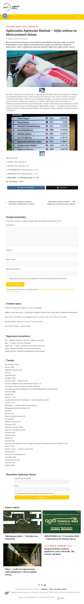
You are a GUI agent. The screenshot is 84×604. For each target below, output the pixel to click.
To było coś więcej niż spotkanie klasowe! (29, 346)
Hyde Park (8, 375)
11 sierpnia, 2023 (12, 39)
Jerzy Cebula (22, 39)
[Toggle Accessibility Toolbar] (5, 15)
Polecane (8, 424)
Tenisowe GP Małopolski (14, 454)
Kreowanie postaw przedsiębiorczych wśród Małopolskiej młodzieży (29, 389)
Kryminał (8, 392)
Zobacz (7, 465)
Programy (8, 433)
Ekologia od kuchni (11, 370)
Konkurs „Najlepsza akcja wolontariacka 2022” (21, 384)
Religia (7, 438)
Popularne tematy (14, 27)
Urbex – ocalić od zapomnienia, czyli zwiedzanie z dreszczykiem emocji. (21, 572)
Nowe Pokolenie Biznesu (14, 416)
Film (6, 373)
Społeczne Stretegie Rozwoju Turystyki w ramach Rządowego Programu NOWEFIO (34, 444)
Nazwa (9, 250)
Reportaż (8, 441)
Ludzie (7, 403)
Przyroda (8, 435)
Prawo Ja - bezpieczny (58, 546)
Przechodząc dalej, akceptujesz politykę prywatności (35, 493)
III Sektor (8, 378)
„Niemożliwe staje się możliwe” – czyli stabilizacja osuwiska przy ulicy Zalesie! (61, 203)
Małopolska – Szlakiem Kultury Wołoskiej (19, 405)
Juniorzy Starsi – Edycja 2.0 (15, 381)
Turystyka (8, 457)
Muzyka (7, 414)
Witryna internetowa (13, 269)
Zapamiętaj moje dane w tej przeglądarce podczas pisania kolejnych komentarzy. (38, 278)
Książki (7, 394)
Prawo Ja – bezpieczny (13, 430)
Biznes (7, 367)
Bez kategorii (9, 364)
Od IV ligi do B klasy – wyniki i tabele (18, 326)
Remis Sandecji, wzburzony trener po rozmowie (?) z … (24, 322)
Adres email (11, 260)
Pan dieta (8, 419)
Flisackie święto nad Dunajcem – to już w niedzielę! (23, 308)
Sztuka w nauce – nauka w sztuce (17, 449)
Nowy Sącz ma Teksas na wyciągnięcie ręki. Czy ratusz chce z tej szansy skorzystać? (36, 317)
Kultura (7, 397)
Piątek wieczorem (11, 422)
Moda (7, 411)
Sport (25, 27)
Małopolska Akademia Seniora (16, 408)
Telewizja (8, 452)
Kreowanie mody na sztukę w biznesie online (21, 386)
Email (16, 486)
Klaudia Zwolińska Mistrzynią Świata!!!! (31, 351)
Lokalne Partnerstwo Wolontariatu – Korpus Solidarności (25, 400)
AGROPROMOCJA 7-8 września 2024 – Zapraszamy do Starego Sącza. (61, 537)
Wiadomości (33, 27)
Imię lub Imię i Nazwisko (23, 478)
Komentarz (10, 225)
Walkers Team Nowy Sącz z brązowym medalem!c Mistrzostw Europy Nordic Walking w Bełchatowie (41, 312)
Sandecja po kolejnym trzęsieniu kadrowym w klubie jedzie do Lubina (21, 203)
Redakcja (44, 589)
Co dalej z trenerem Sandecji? (20, 343)
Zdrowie (8, 463)
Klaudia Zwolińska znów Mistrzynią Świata (25, 348)
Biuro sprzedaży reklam (58, 589)
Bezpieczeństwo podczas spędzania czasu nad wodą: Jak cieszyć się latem (59, 551)
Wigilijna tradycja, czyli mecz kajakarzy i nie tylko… (27, 340)
